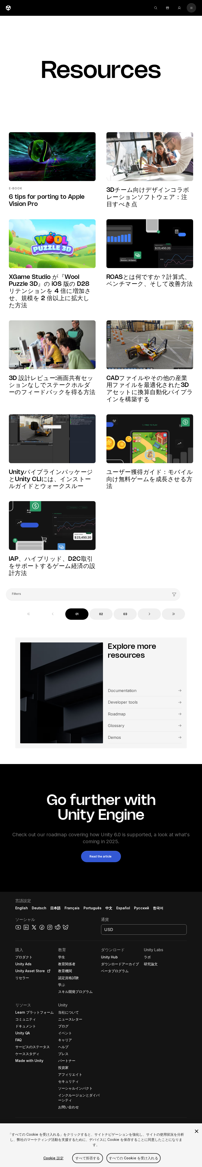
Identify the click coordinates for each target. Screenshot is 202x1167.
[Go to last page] (173, 614)
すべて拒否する (87, 1158)
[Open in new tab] (48, 971)
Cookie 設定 (53, 1158)
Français (72, 908)
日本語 (55, 908)
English (21, 908)
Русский (141, 908)
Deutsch (39, 908)
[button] (101, 856)
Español (123, 908)
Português (92, 908)
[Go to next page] (149, 614)
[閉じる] (197, 1131)
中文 (108, 908)
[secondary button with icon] (191, 8)
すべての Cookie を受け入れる (133, 1158)
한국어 (158, 908)
